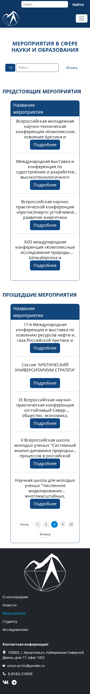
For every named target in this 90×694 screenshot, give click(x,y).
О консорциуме (15, 597)
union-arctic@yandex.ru (26, 665)
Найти (78, 4)
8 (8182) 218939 (20, 674)
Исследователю (15, 629)
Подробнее (45, 144)
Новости (10, 605)
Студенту (10, 621)
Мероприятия (14, 613)
